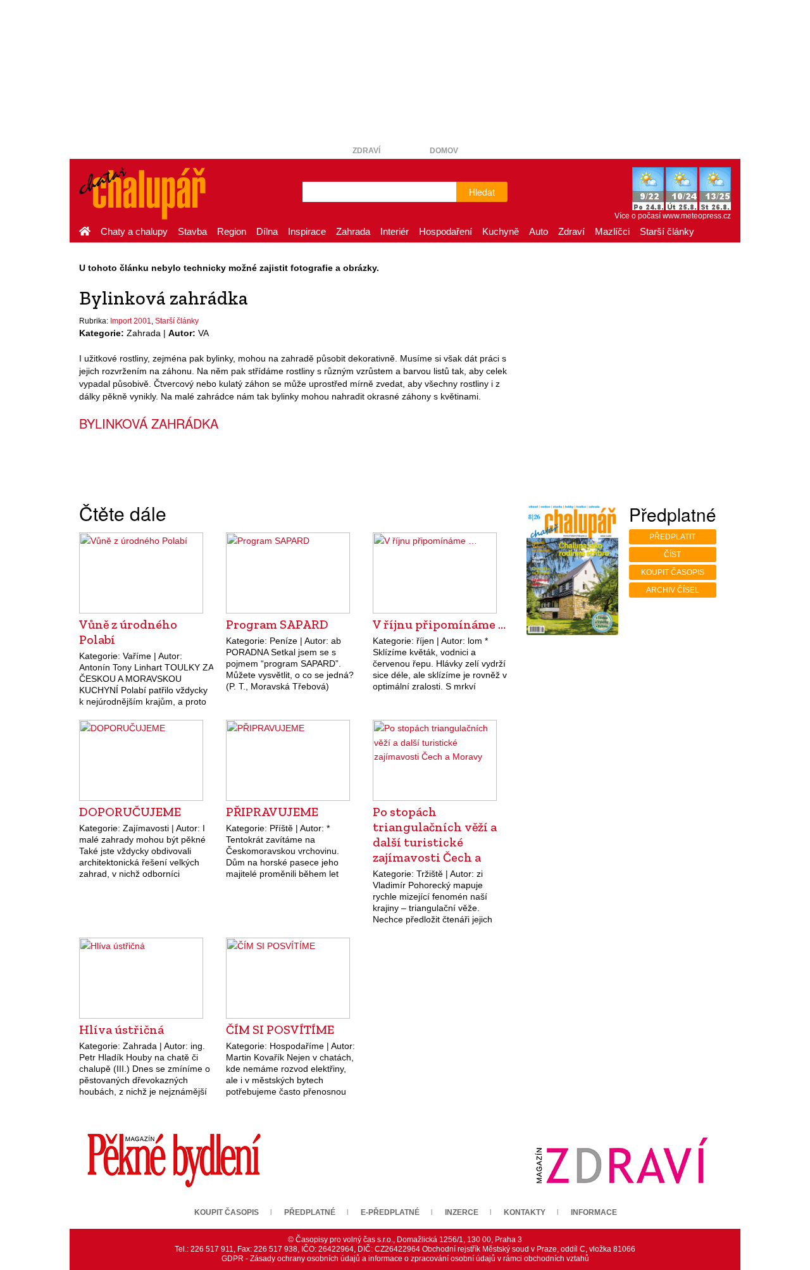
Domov (444, 150)
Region (231, 231)
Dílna (267, 231)
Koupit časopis (672, 572)
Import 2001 (130, 321)
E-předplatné (390, 1212)
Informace (594, 1212)
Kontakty (524, 1212)
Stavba (192, 231)
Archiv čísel (672, 590)
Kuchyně (500, 231)
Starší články (667, 231)
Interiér (394, 231)
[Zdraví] (621, 1160)
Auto (538, 231)
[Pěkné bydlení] (174, 1160)
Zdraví (366, 150)
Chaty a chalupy (134, 231)
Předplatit (672, 536)
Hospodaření (445, 231)
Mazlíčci (612, 231)
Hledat (482, 191)
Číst (672, 554)
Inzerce (461, 1212)
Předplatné (309, 1212)
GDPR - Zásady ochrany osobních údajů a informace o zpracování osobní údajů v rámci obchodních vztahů (405, 1258)
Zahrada (353, 231)
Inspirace (307, 231)
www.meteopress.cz (697, 215)
